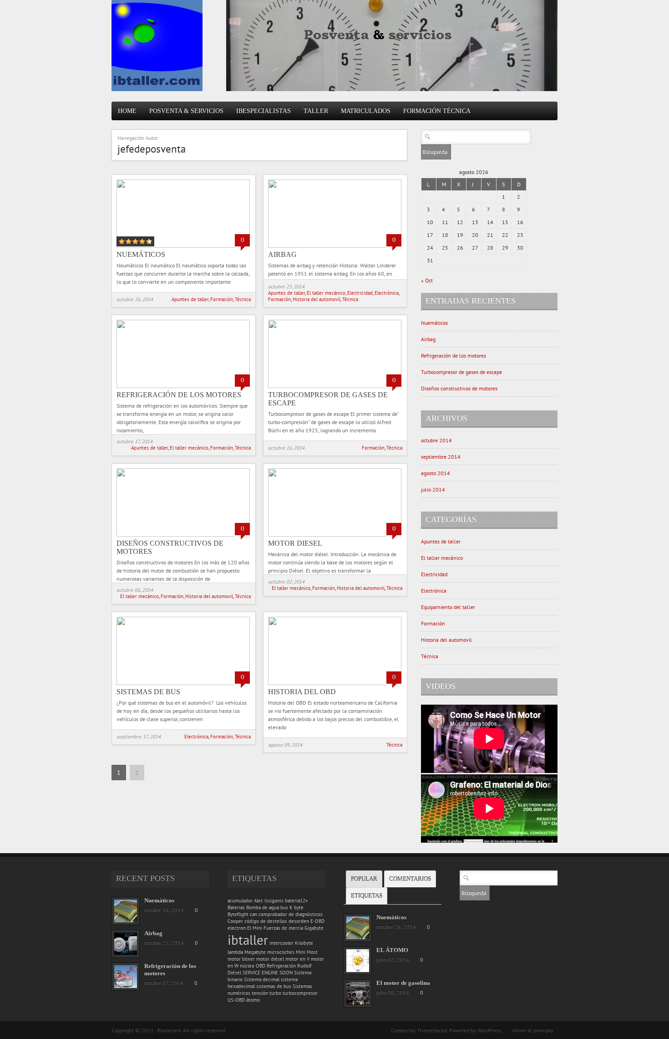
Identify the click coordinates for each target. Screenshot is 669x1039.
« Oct (427, 280)
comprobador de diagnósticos (290, 914)
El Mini (254, 928)
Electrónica (387, 293)
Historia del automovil (316, 299)
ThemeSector (432, 1030)
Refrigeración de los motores (179, 395)
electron (237, 928)
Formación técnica (437, 110)
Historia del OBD (302, 692)
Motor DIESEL (295, 543)
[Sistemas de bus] (183, 683)
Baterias (236, 907)
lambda (235, 952)
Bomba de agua (262, 907)
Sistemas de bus (148, 692)
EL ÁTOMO (392, 950)
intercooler (281, 943)
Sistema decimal (261, 979)
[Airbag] (334, 245)
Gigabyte (314, 928)
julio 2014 (433, 489)
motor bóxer (241, 959)
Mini (300, 952)
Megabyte (255, 952)
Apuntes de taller (190, 299)
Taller (316, 110)
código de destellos (265, 921)
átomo (253, 1000)
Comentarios (410, 878)
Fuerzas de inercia (283, 928)
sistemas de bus (273, 986)
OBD (260, 965)
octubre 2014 (436, 440)
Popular (364, 878)
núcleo (247, 965)
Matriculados (365, 110)
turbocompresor (300, 993)
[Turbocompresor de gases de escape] (334, 386)
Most (312, 952)
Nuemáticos (141, 254)
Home (127, 110)
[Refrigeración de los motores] (183, 386)
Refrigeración (281, 965)
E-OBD (317, 921)
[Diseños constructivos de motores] (183, 534)
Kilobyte (304, 943)
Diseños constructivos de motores (459, 388)
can (253, 914)
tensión (260, 993)
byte (299, 907)
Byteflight (238, 914)
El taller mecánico (326, 293)
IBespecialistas (263, 110)
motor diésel (270, 959)
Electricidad (360, 293)
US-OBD (236, 1000)
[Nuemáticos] (183, 245)
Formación (221, 299)
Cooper (235, 921)
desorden (299, 921)
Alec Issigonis (269, 900)
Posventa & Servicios (186, 110)
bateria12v (296, 900)
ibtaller (248, 939)
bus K (286, 907)
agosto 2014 (435, 473)
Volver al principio (532, 1030)
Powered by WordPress (475, 1030)
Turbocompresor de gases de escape (461, 372)
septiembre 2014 (441, 456)
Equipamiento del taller (448, 607)
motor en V (297, 959)
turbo (275, 993)
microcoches (280, 952)
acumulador (240, 900)
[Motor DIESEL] (334, 534)
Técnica (243, 299)
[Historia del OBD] (334, 683)
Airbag (282, 254)
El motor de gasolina (403, 982)
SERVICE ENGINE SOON (268, 972)
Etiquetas (366, 895)
